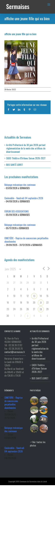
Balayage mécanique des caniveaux (19, 185)
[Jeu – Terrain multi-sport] (43, 410)
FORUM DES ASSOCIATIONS (16, 211)
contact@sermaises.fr (14, 352)
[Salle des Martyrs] (43, 419)
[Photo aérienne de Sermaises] (34, 400)
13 (34, 296)
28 (41, 309)
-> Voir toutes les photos (37, 443)
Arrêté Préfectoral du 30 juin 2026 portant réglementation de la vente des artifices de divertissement (25, 148)
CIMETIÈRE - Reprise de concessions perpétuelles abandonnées (26, 239)
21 (41, 302)
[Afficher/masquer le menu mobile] (49, 4)
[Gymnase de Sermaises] (43, 400)
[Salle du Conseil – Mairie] (43, 428)
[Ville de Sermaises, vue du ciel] (34, 428)
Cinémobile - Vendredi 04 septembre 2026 (23, 198)
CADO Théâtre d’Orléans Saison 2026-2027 (25, 158)
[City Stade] (34, 410)
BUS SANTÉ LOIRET (14, 164)
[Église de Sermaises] (34, 419)
